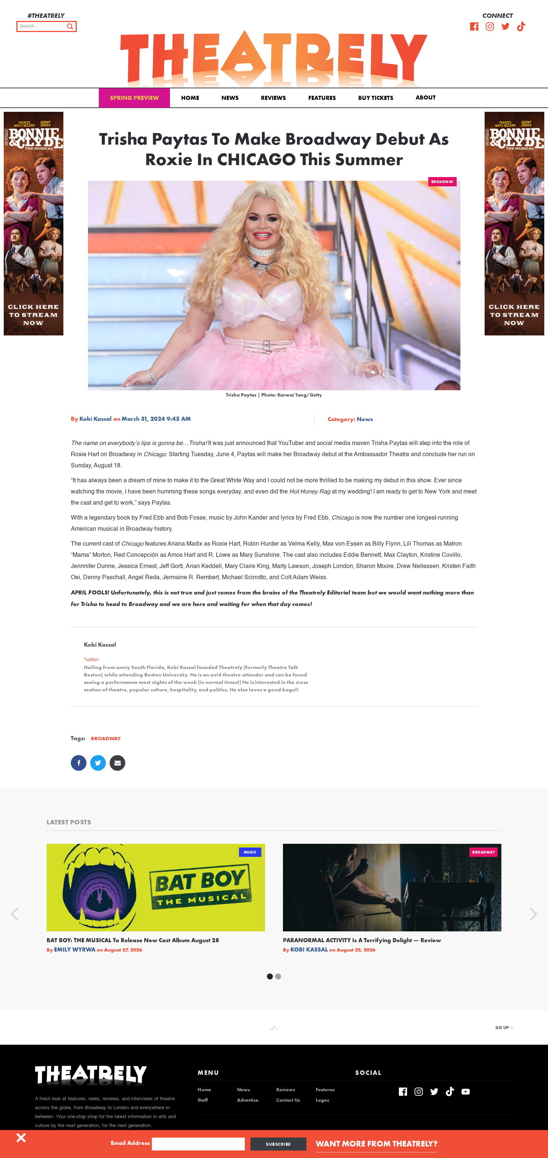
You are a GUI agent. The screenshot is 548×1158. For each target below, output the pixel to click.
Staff (203, 1100)
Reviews (273, 98)
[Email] (117, 763)
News (230, 98)
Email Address (130, 1143)
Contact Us (288, 1100)
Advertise (247, 1100)
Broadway (442, 181)
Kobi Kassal (95, 419)
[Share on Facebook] (78, 763)
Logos (322, 1100)
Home (190, 98)
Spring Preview (134, 98)
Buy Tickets (375, 98)
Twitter (91, 659)
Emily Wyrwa (74, 949)
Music (250, 852)
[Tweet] (98, 763)
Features (322, 98)
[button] (427, 97)
